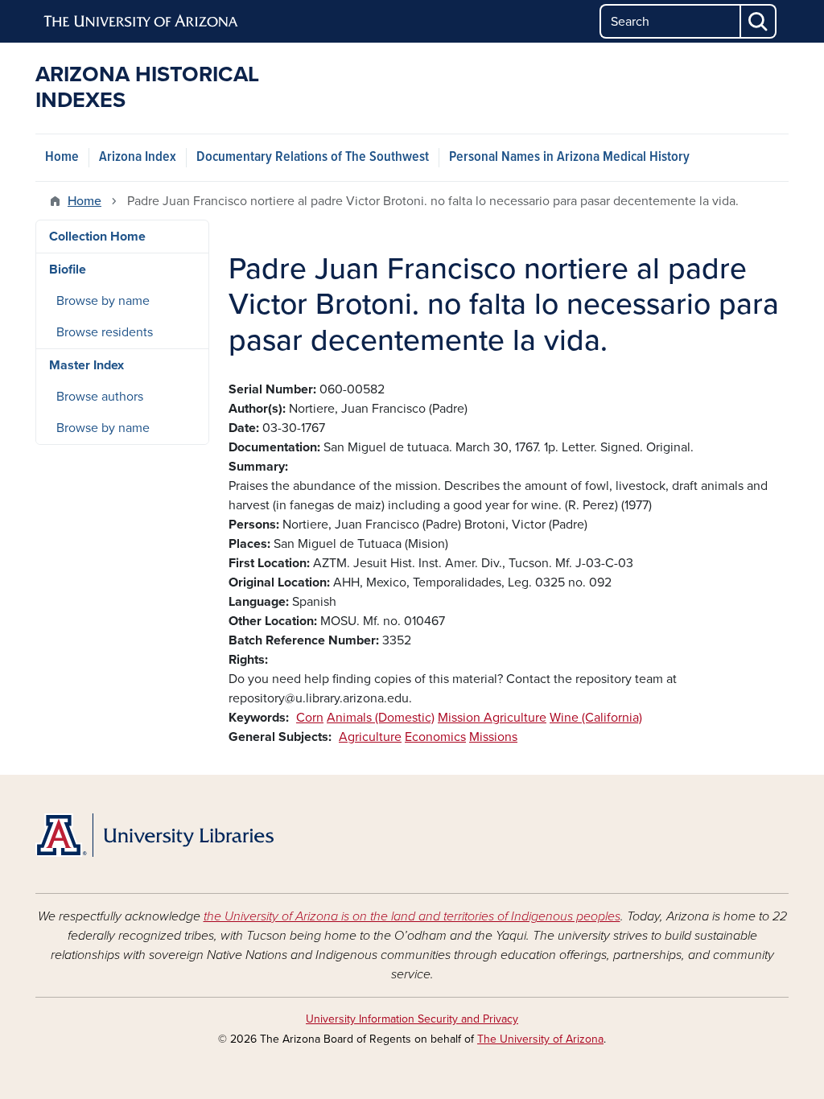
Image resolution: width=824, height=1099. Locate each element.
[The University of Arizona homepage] (142, 22)
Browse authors (99, 397)
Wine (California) (596, 718)
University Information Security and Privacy (412, 1019)
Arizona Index (137, 157)
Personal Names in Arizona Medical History (569, 157)
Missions (493, 737)
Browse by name (103, 301)
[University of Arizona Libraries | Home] (154, 835)
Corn (309, 718)
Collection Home (97, 236)
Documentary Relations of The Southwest (312, 157)
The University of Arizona (540, 1039)
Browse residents (104, 332)
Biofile (67, 269)
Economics (435, 737)
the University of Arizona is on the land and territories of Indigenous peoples (412, 916)
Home (62, 157)
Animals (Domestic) (381, 718)
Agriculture (370, 737)
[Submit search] (759, 21)
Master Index (86, 365)
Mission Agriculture (492, 718)
